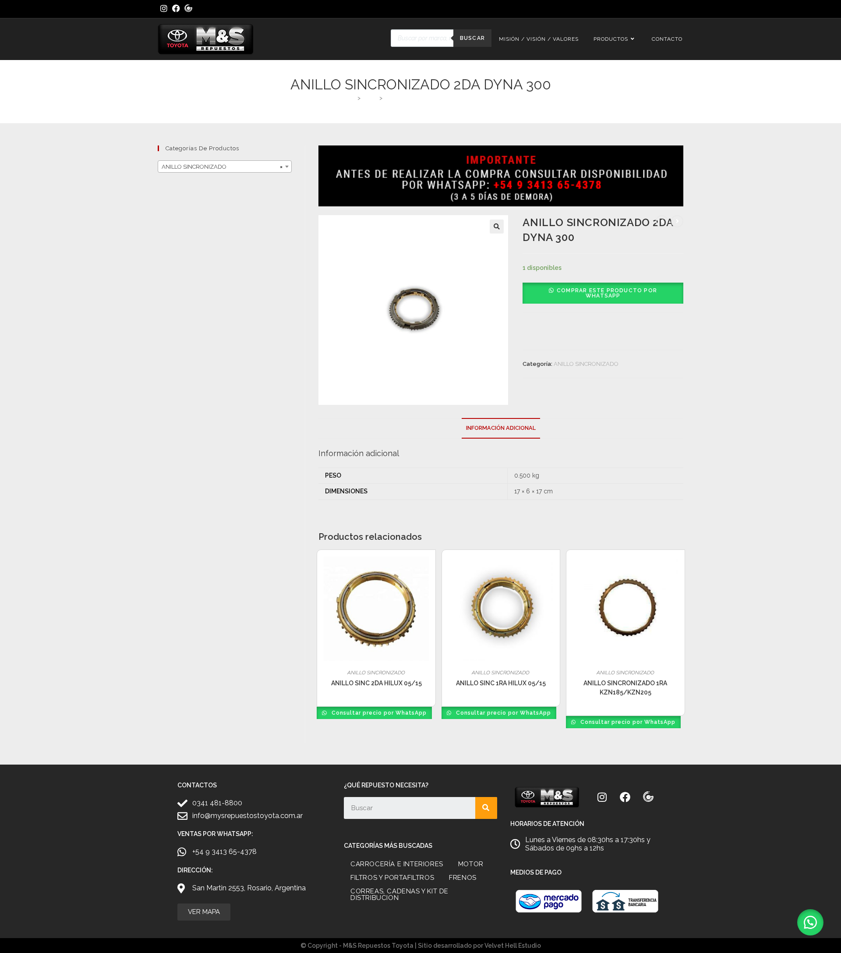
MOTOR (471, 864)
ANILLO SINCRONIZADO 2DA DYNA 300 (438, 98)
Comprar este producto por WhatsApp (607, 293)
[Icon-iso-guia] (648, 797)
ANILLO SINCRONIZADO (586, 364)
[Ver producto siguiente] (677, 221)
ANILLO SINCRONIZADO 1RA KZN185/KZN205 (625, 688)
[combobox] (225, 166)
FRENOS (463, 878)
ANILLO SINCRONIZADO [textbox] (222, 166)
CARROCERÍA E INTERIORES (396, 864)
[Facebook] (625, 797)
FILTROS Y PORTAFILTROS (392, 878)
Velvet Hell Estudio (512, 945)
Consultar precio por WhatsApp (378, 713)
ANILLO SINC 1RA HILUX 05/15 (501, 683)
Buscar (472, 38)
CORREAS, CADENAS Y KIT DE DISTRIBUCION (399, 894)
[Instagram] (601, 797)
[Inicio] (352, 98)
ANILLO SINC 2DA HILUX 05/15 (376, 683)
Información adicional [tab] (501, 428)
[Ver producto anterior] (662, 221)
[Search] (486, 808)
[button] (497, 227)
